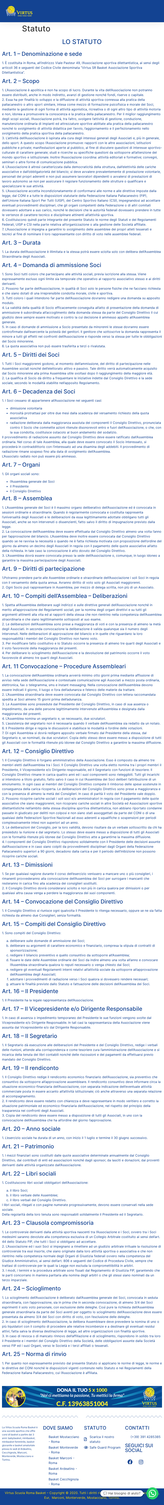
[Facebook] (130, 1462)
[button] (157, 11)
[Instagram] (141, 1462)
